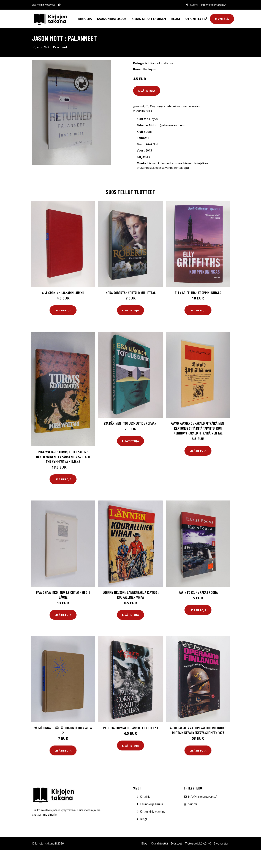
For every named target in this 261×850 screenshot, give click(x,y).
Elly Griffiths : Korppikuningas (198, 292)
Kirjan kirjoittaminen (149, 19)
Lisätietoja (146, 90)
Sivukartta (221, 843)
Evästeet (176, 843)
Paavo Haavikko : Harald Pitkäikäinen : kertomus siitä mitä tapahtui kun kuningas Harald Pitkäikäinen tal (198, 428)
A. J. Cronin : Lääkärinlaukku (63, 292)
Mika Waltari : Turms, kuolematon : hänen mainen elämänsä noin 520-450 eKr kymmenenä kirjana (63, 457)
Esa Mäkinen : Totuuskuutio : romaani (130, 423)
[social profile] (59, 4)
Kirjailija (85, 19)
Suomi (194, 4)
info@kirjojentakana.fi (213, 4)
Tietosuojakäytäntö (198, 843)
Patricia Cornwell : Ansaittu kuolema (130, 728)
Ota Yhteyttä (196, 19)
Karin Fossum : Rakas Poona (198, 592)
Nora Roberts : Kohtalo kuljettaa (131, 292)
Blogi (175, 19)
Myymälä (222, 19)
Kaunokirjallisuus (111, 19)
